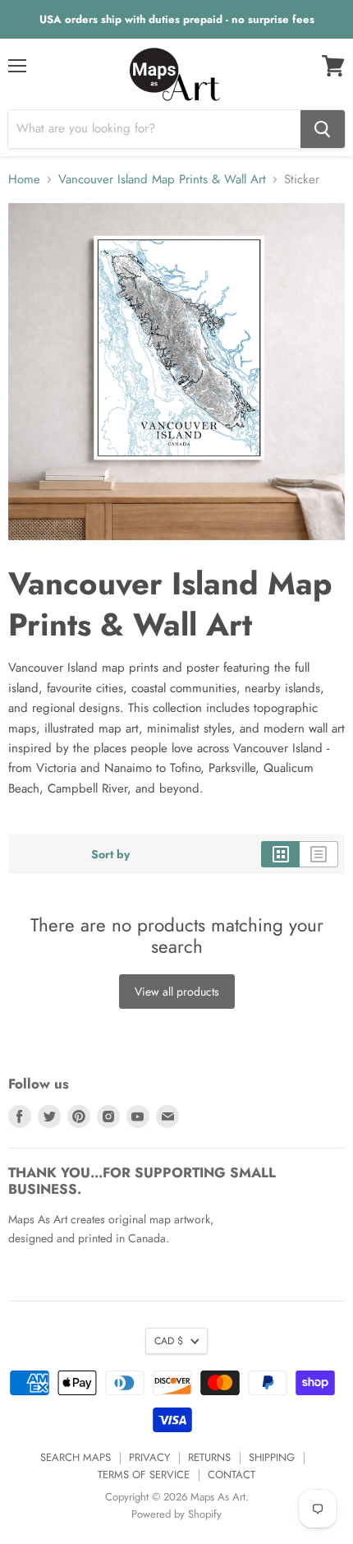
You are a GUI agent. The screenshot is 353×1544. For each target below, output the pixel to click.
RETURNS (209, 1457)
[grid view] (280, 854)
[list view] (319, 854)
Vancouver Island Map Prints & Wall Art (162, 180)
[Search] (322, 129)
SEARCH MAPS (75, 1457)
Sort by (110, 854)
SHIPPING (272, 1457)
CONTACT (231, 1474)
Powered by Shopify (176, 1514)
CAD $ (168, 1341)
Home (24, 180)
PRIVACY (149, 1457)
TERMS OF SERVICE (144, 1474)
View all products (177, 991)
